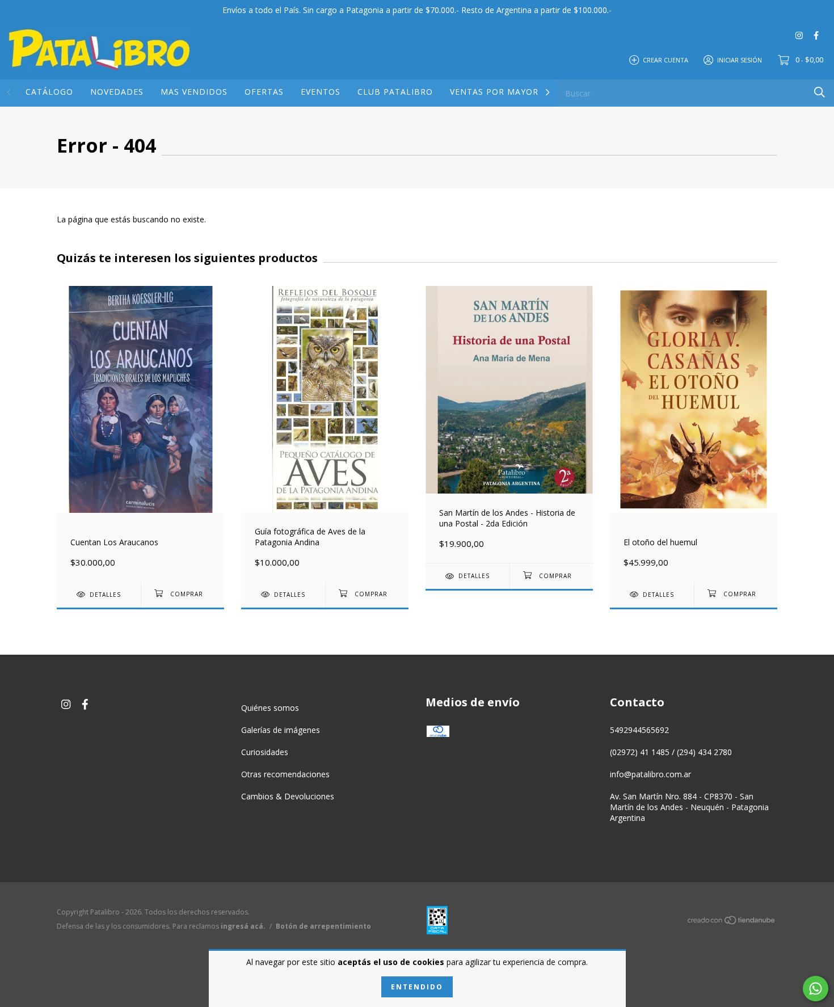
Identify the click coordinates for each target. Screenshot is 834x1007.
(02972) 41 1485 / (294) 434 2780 (671, 752)
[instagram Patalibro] (799, 35)
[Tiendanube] (731, 922)
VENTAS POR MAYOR (494, 91)
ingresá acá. (243, 926)
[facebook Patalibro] (816, 35)
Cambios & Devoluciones (287, 796)
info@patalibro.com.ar (650, 774)
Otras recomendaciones (285, 774)
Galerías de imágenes (280, 729)
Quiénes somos (270, 707)
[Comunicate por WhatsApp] (815, 988)
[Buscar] (819, 92)
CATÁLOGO (49, 91)
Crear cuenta (665, 59)
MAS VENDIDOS (194, 91)
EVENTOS (320, 91)
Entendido (417, 987)
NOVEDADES (117, 91)
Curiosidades (264, 752)
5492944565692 (639, 729)
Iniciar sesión (739, 59)
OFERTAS (264, 91)
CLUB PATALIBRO (395, 91)
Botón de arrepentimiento (323, 926)
